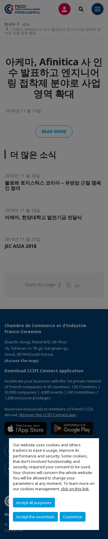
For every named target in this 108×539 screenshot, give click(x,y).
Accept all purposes (34, 502)
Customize (72, 516)
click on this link (75, 488)
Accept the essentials (35, 516)
